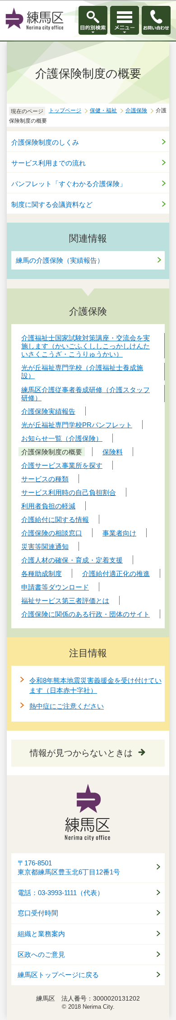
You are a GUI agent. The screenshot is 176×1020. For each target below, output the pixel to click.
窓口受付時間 (38, 913)
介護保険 (136, 110)
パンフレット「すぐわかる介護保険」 (68, 184)
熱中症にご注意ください (66, 706)
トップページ (65, 110)
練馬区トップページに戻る (58, 975)
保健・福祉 (103, 110)
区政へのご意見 (41, 954)
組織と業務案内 (41, 934)
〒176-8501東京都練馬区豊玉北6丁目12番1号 (69, 868)
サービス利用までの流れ (48, 163)
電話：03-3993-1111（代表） (61, 893)
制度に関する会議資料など (52, 204)
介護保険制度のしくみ (45, 142)
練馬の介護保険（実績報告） (60, 260)
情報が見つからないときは (81, 753)
